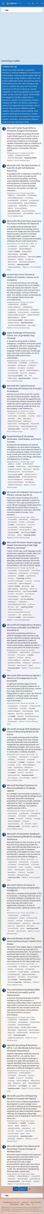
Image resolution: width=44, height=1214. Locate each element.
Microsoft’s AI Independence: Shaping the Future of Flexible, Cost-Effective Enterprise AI (24, 627)
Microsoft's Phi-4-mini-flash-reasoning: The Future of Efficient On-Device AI (24, 222)
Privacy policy (14, 1204)
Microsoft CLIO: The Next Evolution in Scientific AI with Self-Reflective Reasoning (23, 168)
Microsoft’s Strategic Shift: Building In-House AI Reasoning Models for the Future (24, 732)
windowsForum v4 (10, 1202)
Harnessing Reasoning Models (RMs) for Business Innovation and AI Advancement (23, 992)
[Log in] (28, 3)
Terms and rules (35, 1202)
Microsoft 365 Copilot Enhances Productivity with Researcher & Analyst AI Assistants (24, 388)
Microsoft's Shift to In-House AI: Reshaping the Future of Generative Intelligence (23, 888)
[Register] (33, 3)
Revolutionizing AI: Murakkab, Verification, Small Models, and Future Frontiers (24, 439)
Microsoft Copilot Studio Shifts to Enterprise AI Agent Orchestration (22, 129)
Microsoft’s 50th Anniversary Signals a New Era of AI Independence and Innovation (24, 678)
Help (22, 1204)
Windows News (24, 160)
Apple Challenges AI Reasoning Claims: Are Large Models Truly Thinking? (21, 335)
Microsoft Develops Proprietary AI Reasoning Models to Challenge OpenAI (22, 788)
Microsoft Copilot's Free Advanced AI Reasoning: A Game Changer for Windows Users (23, 1149)
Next (22, 1189)
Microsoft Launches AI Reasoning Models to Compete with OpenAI (22, 1097)
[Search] (42, 3)
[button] (18, 1202)
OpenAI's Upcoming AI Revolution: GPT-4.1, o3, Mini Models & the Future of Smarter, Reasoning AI (24, 1048)
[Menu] (3, 3)
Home (28, 1204)
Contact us (24, 1202)
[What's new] (37, 3)
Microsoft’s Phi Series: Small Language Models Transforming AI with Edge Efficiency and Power (24, 545)
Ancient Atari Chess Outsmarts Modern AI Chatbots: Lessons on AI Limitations (22, 277)
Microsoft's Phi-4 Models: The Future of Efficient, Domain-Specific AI (24, 493)
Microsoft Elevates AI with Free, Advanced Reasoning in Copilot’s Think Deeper (24, 941)
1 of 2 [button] (16, 1189)
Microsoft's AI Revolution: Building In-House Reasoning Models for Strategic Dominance (24, 836)
